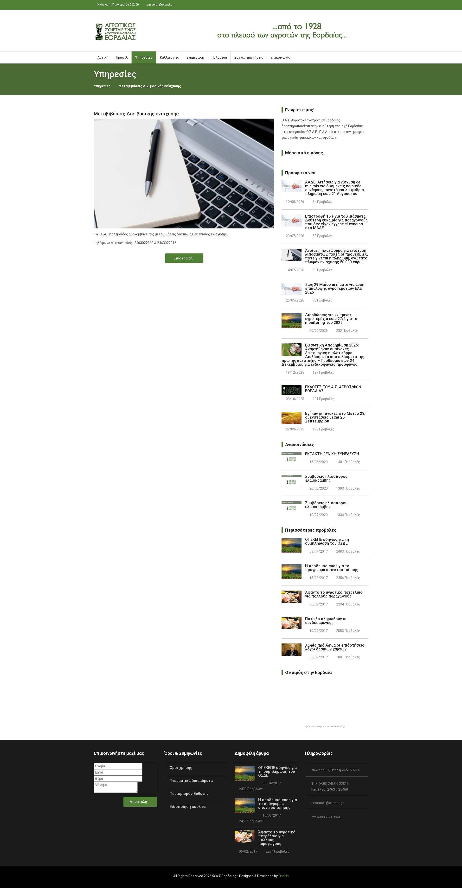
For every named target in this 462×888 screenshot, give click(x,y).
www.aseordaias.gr (326, 816)
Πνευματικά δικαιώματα (191, 780)
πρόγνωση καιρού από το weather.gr (325, 726)
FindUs (283, 876)
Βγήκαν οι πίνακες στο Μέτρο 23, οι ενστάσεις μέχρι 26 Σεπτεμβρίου (335, 417)
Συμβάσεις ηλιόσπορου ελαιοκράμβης (326, 478)
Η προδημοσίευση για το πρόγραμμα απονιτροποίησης (331, 568)
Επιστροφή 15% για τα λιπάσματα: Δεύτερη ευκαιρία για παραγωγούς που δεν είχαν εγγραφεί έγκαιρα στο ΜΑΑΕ (336, 222)
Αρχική (103, 57)
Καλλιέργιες (169, 57)
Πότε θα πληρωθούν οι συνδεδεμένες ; (325, 621)
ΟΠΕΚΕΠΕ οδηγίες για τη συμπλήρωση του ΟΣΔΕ (327, 541)
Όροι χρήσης (181, 767)
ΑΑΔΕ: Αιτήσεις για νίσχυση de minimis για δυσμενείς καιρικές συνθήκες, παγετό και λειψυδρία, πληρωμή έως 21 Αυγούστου (335, 188)
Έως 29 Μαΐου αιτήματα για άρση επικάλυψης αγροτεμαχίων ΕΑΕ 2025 (334, 288)
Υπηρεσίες (102, 86)
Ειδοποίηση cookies (188, 806)
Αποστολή (139, 802)
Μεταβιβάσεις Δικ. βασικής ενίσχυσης (136, 114)
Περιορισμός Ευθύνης (189, 793)
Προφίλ (122, 57)
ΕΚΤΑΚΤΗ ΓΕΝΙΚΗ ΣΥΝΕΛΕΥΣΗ (332, 454)
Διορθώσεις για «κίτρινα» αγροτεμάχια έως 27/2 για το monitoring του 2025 (331, 319)
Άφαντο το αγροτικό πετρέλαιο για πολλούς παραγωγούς (334, 594)
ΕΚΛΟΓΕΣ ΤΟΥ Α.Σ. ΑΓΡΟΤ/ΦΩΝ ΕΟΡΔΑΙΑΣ (333, 389)
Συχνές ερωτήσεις (248, 57)
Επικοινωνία (280, 57)
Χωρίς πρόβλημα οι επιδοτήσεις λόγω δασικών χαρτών (334, 647)
